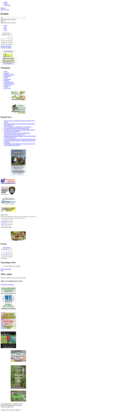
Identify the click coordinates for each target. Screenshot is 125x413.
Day (5, 27)
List (5, 30)
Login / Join (7, 5)
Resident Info (7, 76)
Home (2, 9)
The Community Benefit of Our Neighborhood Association (20, 139)
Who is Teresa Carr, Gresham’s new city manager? (17, 127)
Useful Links (7, 85)
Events (7, 9)
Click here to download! (7, 284)
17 (6, 255)
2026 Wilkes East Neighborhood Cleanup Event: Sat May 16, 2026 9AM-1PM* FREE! (19, 144)
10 (6, 253)
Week (5, 25)
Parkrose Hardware (4, 221)
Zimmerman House (9, 83)
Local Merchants (8, 82)
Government (7, 79)
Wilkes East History (9, 74)
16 (5, 255)
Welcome (6, 73)
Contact (6, 86)
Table (5, 28)
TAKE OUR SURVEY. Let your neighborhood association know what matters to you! (17, 133)
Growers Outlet (3, 222)
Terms (5, 2)
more (2, 270)
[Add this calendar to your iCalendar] (6, 46)
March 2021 (6, 247)
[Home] (3, 8)
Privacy (6, 3)
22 (3, 256)
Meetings (6, 80)
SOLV (2, 224)
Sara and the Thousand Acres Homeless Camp (16, 128)
